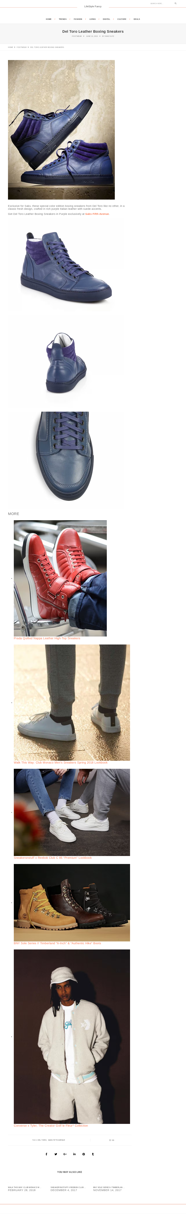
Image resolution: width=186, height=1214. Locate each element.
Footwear (77, 36)
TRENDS (63, 19)
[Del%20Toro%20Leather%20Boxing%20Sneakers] (46, 1154)
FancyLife (109, 36)
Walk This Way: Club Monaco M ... (24, 1187)
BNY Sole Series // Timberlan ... (109, 1187)
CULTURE (121, 19)
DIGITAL (106, 19)
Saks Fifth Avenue (56, 1140)
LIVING (93, 19)
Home (48, 19)
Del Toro (42, 1140)
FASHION (78, 19)
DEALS (137, 19)
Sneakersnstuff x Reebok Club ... (68, 1187)
